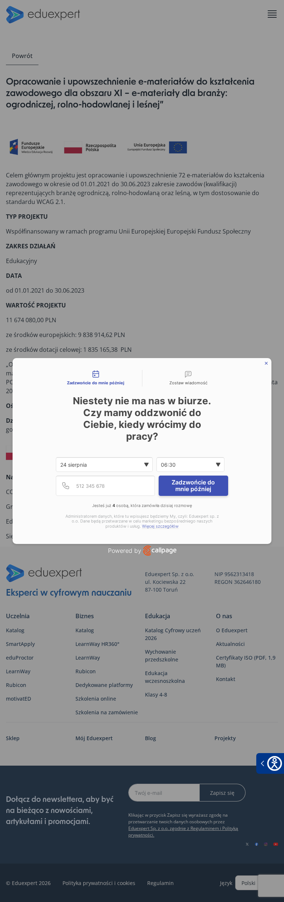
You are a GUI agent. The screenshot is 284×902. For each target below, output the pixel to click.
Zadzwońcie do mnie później (193, 486)
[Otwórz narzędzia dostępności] (270, 763)
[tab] (96, 378)
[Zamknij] (266, 363)
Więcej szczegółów (160, 526)
